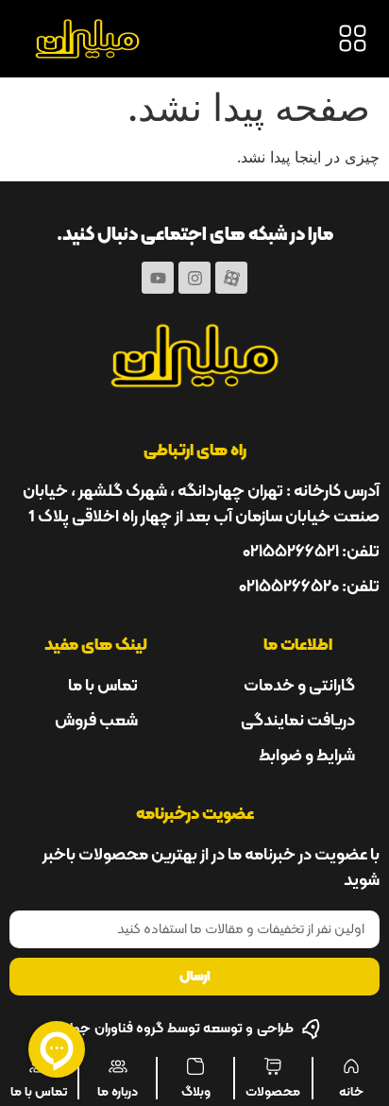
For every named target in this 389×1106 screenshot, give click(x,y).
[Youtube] (158, 278)
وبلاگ (196, 1091)
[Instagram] (194, 278)
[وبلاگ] (195, 1066)
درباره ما (117, 1091)
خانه (351, 1091)
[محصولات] (272, 1066)
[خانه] (351, 1066)
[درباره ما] (118, 1066)
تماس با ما (38, 1091)
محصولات (272, 1091)
